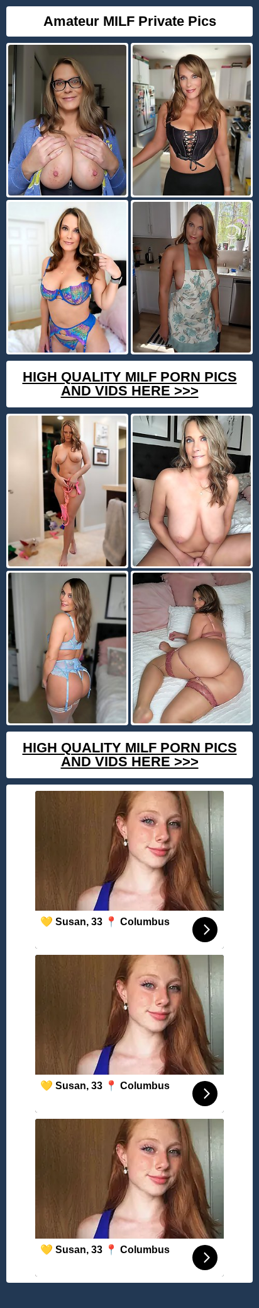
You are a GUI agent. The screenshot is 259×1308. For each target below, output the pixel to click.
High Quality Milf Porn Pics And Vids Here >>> (130, 384)
